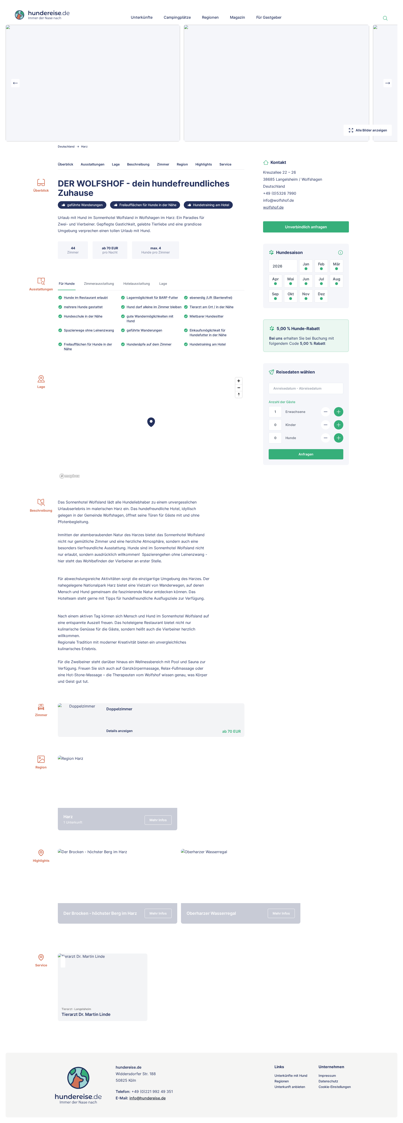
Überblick (65, 164)
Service (225, 164)
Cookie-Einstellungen (335, 1087)
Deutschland (66, 146)
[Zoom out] (238, 387)
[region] (151, 427)
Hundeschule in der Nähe (83, 316)
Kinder (290, 425)
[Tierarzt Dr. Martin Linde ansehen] (102, 979)
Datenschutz (328, 1081)
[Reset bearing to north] (238, 394)
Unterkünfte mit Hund (290, 1075)
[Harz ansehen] (117, 793)
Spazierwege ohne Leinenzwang (89, 330)
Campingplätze (177, 17)
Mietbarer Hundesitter (206, 316)
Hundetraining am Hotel (208, 344)
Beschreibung (138, 164)
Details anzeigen (119, 731)
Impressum (327, 1075)
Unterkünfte (142, 17)
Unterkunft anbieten (289, 1087)
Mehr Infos (158, 820)
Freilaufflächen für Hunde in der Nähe (88, 346)
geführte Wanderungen (144, 330)
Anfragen (306, 454)
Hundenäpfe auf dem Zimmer (149, 344)
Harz (84, 146)
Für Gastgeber (268, 17)
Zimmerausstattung (99, 283)
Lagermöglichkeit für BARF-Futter (152, 297)
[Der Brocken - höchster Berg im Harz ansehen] (117, 886)
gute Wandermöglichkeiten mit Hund (150, 318)
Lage (116, 164)
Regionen (210, 17)
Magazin (237, 17)
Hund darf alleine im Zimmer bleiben (154, 307)
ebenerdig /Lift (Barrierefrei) (211, 297)
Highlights (203, 164)
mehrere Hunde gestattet (83, 307)
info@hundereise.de (147, 1098)
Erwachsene (295, 412)
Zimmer (163, 164)
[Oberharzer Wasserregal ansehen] (240, 886)
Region (182, 164)
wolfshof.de (273, 207)
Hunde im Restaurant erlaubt (86, 297)
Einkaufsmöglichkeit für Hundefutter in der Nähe (208, 332)
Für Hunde (67, 283)
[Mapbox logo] (69, 476)
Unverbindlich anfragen (306, 227)
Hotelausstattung (136, 283)
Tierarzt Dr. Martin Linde (86, 1014)
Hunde (290, 438)
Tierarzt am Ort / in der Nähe (211, 307)
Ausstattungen (92, 164)
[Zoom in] (238, 380)
